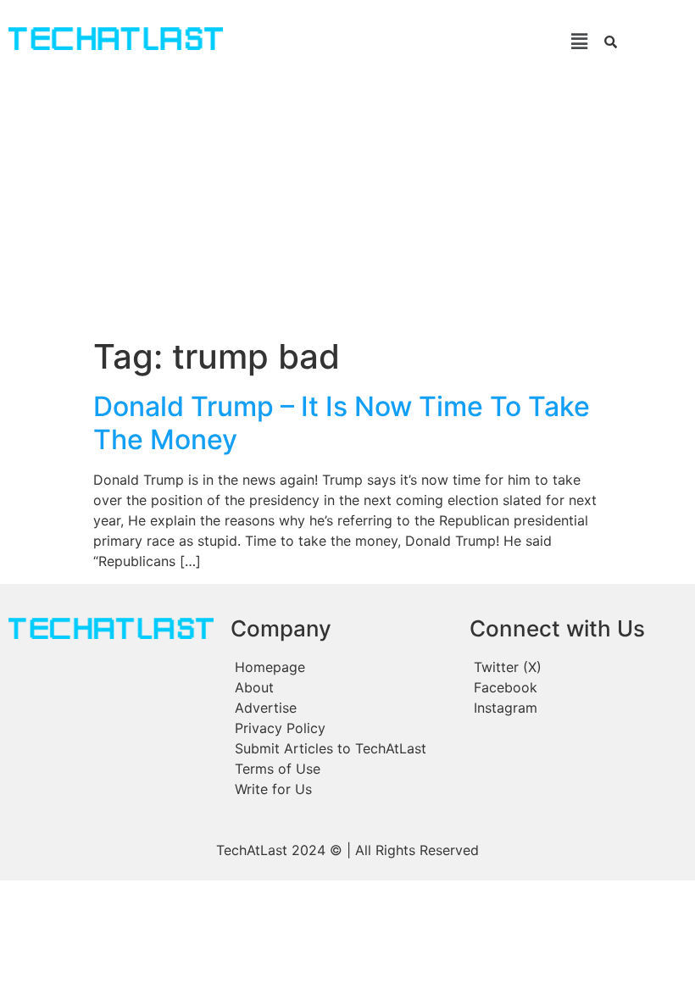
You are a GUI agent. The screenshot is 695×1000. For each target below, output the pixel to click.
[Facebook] (577, 687)
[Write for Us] (342, 789)
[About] (342, 687)
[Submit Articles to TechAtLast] (342, 748)
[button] (416, 41)
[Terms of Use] (342, 768)
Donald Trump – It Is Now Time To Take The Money (341, 422)
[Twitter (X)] (577, 667)
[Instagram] (577, 707)
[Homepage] (342, 667)
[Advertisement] (347, 209)
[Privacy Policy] (342, 728)
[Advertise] (342, 707)
